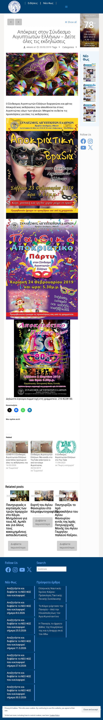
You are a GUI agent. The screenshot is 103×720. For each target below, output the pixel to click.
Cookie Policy (55, 715)
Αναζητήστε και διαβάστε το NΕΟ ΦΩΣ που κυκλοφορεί (19, 592)
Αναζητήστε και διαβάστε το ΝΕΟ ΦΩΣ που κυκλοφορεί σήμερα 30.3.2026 (19, 692)
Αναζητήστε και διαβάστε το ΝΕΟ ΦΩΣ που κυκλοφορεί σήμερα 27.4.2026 (19, 660)
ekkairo (30, 47)
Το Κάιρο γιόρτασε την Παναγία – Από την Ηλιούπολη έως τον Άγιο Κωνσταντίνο (51, 611)
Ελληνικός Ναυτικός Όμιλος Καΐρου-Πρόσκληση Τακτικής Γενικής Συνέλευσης (50, 593)
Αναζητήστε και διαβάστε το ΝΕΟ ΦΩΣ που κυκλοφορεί (19, 676)
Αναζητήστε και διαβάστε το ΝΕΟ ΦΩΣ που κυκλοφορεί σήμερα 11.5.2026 (19, 643)
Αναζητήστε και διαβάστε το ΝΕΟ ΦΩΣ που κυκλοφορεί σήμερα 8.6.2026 (19, 607)
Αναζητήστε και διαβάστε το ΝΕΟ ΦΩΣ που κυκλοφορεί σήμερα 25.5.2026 (19, 625)
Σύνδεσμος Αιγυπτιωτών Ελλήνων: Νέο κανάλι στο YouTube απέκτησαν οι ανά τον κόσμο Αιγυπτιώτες (42, 460)
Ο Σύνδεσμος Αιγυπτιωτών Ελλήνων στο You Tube (65, 457)
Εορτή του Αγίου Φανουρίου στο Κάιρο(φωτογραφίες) (44, 508)
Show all (72, 22)
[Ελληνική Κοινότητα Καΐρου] (14, 6)
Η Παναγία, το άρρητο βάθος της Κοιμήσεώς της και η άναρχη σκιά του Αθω (51, 628)
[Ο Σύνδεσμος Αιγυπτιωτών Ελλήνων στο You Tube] (66, 447)
